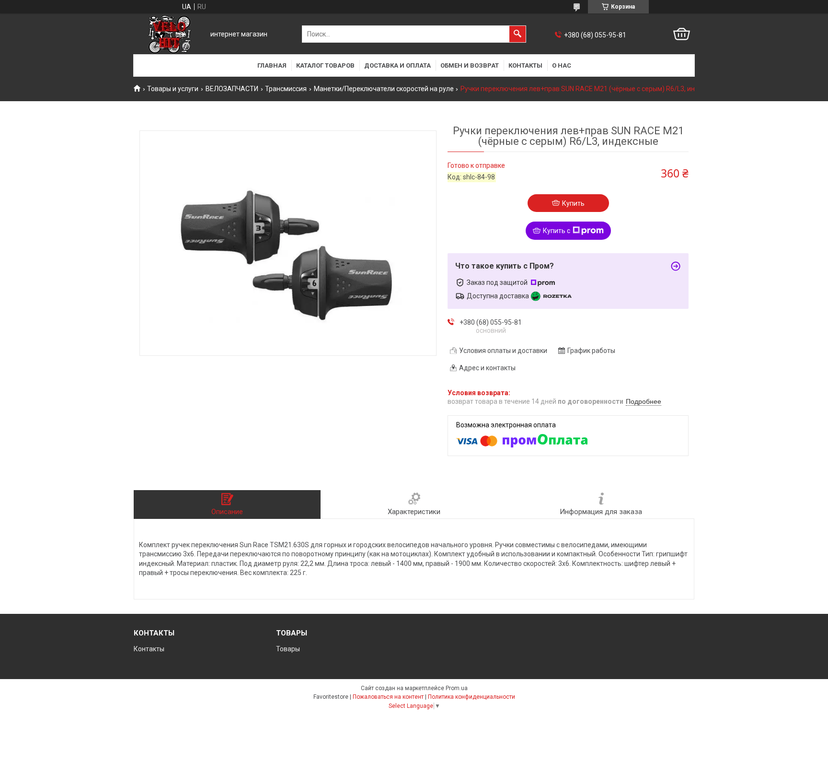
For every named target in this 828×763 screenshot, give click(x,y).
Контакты (525, 65)
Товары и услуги (172, 89)
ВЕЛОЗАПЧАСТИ (232, 89)
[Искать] (517, 34)
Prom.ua (457, 688)
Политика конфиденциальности (471, 696)
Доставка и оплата (397, 65)
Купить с (556, 231)
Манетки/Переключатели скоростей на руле (384, 89)
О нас (561, 65)
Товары (288, 649)
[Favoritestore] (169, 34)
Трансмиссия (286, 89)
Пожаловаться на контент (388, 696)
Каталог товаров (325, 65)
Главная (272, 65)
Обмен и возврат (469, 65)
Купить (573, 203)
